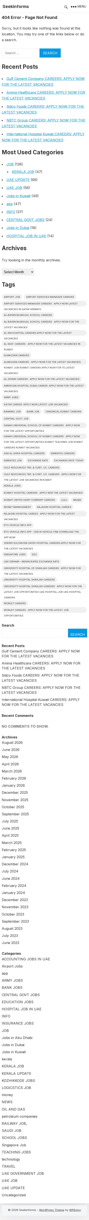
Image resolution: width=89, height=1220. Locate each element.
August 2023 (12, 928)
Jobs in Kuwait (18, 196)
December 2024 (15, 864)
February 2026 (14, 778)
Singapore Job (14, 1145)
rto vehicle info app (18, 525)
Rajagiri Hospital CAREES (54, 507)
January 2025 (13, 857)
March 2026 (12, 771)
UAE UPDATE (18, 180)
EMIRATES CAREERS (63, 453)
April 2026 (10, 764)
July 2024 (10, 871)
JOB (10, 164)
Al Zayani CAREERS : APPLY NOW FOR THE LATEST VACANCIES (41, 379)
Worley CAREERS (15, 603)
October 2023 (13, 914)
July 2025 (10, 821)
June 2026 (10, 749)
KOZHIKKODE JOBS (18, 1080)
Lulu (64, 499)
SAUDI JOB (11, 1130)
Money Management (17, 507)
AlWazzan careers (16, 355)
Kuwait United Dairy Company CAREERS (29, 499)
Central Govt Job (16, 418)
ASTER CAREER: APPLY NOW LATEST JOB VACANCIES (36, 404)
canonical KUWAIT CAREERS (63, 411)
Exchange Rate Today (68, 460)
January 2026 (13, 785)
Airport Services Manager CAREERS (50, 296)
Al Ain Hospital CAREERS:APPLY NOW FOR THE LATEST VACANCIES (38, 333)
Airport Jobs (12, 966)
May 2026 (10, 757)
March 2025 (12, 843)
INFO (10, 212)
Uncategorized (14, 1195)
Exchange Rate (38, 460)
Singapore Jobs (15, 554)
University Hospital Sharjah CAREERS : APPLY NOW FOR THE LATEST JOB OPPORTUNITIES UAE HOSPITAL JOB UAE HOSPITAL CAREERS (43, 587)
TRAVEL (8, 1166)
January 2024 (13, 893)
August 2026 (12, 742)
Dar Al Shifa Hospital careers (24, 453)
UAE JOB (14, 188)
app (9, 204)
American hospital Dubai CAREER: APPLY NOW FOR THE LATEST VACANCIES (44, 386)
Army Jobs (11, 397)
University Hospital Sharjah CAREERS (29, 579)
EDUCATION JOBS (17, 1002)
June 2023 (10, 943)
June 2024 (11, 878)
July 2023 (10, 935)
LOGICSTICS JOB (16, 1088)
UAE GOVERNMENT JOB (23, 1173)
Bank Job (33, 411)
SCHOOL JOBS (14, 1138)
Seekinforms (16, 6)
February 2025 (14, 850)
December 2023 (15, 900)
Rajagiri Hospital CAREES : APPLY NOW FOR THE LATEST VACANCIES (39, 514)
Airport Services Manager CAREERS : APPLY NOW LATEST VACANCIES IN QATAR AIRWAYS (41, 304)
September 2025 (15, 814)
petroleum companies (19, 1116)
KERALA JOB (23, 172)
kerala (7, 1059)
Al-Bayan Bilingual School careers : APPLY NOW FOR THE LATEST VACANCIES (41, 322)
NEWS (7, 1102)
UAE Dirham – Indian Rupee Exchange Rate (31, 561)
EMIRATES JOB (13, 460)
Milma (77, 499)
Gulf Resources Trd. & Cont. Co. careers (31, 467)
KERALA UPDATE (16, 1073)
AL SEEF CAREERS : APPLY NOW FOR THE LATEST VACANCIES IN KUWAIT (42, 344)
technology (11, 1159)
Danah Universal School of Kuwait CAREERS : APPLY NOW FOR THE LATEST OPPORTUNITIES (42, 426)
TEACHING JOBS (16, 1152)
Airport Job (12, 296)
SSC (34, 554)
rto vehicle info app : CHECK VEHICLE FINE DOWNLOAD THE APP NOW (41, 532)
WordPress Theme (51, 1210)
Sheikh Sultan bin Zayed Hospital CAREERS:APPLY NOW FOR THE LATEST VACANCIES (42, 543)
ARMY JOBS (12, 980)
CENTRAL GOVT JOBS (25, 220)
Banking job (12, 411)
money (7, 1095)
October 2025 (13, 807)
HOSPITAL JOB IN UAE (26, 236)
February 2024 (14, 885)
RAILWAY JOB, (14, 1123)
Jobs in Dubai (17, 228)
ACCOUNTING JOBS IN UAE (26, 959)
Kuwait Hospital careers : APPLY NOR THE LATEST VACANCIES (43, 492)
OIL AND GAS (13, 1109)
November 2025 (15, 800)
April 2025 (10, 835)
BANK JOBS (12, 987)
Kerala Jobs (12, 485)
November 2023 (15, 907)
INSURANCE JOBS (18, 1023)
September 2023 (15, 921)
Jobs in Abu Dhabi (17, 1038)
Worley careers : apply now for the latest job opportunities (36, 610)
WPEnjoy (75, 1210)
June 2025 (10, 828)
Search (8, 625)
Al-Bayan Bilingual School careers (28, 315)
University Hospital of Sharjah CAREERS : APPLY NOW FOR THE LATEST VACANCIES (42, 569)
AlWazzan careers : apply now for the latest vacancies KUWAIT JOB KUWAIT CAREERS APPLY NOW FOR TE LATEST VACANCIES (42, 362)
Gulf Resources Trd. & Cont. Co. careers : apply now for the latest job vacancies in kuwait (42, 475)
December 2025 (15, 792)
